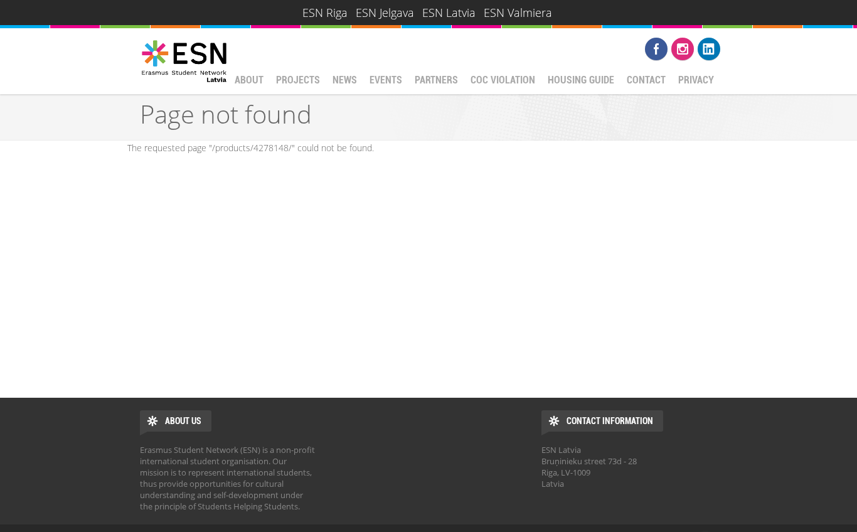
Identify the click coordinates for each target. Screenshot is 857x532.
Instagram (682, 49)
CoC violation (503, 80)
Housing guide (581, 80)
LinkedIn (709, 49)
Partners (436, 80)
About (249, 80)
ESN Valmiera (518, 12)
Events (386, 80)
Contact (646, 80)
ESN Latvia (449, 12)
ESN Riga (325, 12)
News (345, 80)
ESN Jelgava (385, 12)
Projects (298, 80)
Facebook (656, 49)
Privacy (696, 80)
